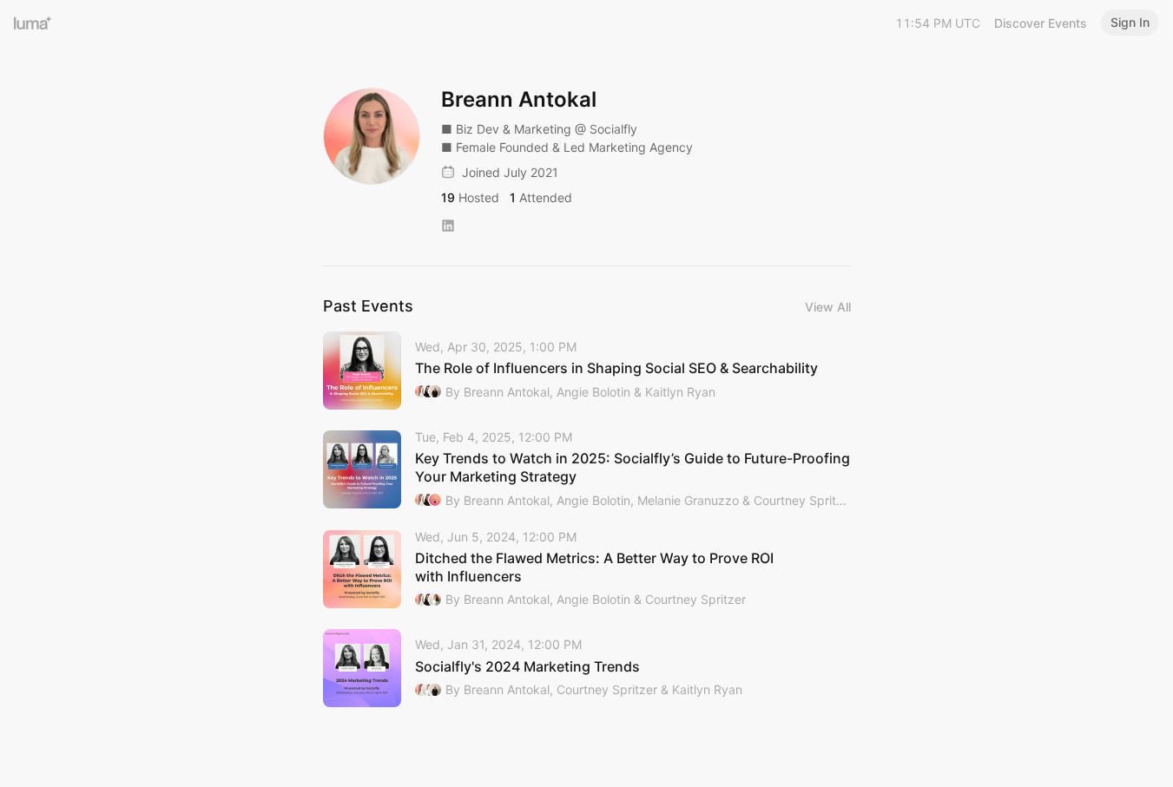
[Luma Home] (33, 22)
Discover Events (1040, 23)
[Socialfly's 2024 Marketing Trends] (587, 668)
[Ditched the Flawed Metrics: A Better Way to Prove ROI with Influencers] (587, 570)
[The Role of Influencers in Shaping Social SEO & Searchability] (587, 370)
